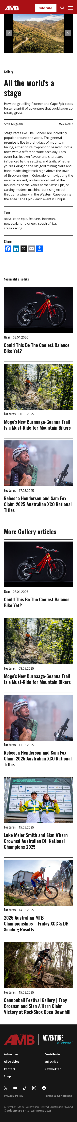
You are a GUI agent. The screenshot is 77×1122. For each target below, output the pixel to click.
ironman (48, 219)
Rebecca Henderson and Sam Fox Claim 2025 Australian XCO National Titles (38, 504)
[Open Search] (62, 8)
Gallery (8, 71)
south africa (47, 223)
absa (8, 219)
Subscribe (46, 8)
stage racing (13, 228)
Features (10, 414)
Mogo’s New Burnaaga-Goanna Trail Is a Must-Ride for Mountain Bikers (37, 424)
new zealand (13, 223)
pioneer (30, 223)
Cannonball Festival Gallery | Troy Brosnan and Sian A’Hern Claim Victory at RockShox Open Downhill (37, 1005)
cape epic (20, 219)
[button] (9, 33)
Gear (7, 337)
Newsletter (52, 1069)
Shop (7, 1076)
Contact (9, 1069)
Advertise (11, 1054)
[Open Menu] (70, 8)
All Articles (11, 1061)
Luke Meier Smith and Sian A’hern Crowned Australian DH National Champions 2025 (36, 840)
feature (35, 219)
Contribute (52, 1054)
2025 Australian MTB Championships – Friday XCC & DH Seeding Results (36, 923)
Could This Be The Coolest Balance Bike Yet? (36, 347)
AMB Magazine (13, 123)
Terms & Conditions (58, 1096)
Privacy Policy (13, 1096)
